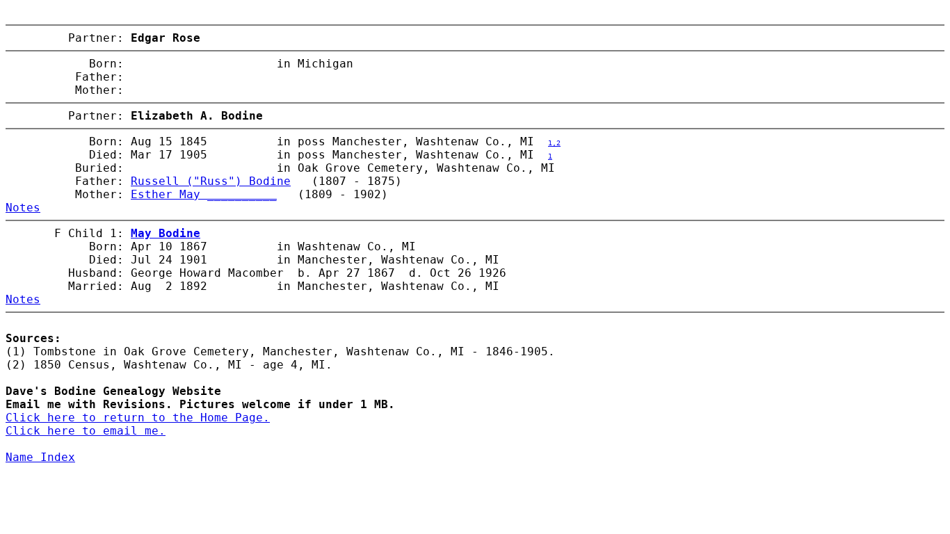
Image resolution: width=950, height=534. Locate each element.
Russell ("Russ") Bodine (211, 181)
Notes (23, 207)
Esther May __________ (204, 194)
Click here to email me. (86, 430)
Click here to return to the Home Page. (138, 417)
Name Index (40, 457)
